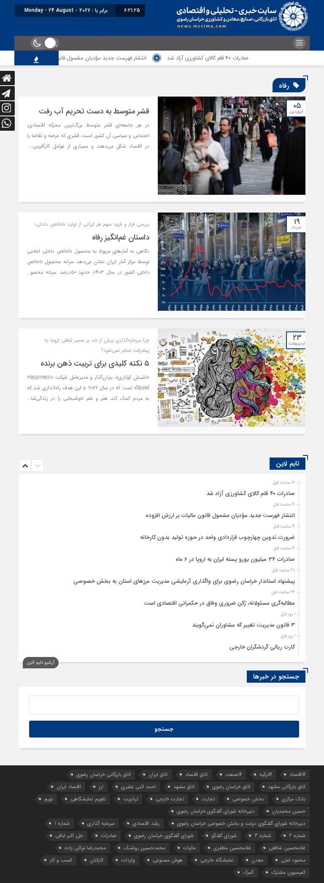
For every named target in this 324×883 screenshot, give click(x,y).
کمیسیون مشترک (288, 872)
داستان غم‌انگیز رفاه (120, 237)
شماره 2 (297, 836)
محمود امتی (293, 860)
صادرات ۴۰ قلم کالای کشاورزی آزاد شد (224, 58)
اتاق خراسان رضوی (231, 787)
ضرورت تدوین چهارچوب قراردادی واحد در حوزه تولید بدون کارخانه (217, 537)
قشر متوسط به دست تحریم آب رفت (94, 111)
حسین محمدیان (288, 811)
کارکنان (96, 860)
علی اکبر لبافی (69, 836)
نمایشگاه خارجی (217, 860)
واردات (128, 860)
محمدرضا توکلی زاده (85, 848)
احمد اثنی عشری (138, 787)
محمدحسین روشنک (144, 848)
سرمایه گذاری (101, 823)
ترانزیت (130, 799)
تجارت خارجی (170, 799)
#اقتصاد (297, 774)
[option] (161, 491)
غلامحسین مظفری (232, 848)
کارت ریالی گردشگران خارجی (262, 647)
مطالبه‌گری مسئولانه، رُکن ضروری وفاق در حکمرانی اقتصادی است (219, 603)
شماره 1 (62, 823)
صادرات (108, 836)
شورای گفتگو (224, 836)
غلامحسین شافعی (287, 848)
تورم (48, 799)
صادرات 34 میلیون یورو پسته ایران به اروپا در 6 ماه (235, 559)
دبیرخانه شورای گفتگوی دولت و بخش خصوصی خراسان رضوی (241, 823)
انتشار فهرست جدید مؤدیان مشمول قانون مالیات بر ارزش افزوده (92, 58)
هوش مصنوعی (168, 860)
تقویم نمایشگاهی (87, 799)
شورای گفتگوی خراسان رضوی (164, 836)
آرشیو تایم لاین (40, 662)
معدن (257, 860)
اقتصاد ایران (69, 787)
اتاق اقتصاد (196, 774)
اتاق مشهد (183, 787)
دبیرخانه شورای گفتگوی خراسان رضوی (215, 811)
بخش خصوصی (248, 799)
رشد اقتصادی (145, 823)
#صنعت (233, 774)
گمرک (248, 872)
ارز (101, 787)
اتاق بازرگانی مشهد (286, 787)
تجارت (208, 799)
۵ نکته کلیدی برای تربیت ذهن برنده (94, 363)
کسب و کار (61, 860)
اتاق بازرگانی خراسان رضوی (103, 774)
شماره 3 (262, 836)
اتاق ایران (157, 774)
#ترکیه (265, 774)
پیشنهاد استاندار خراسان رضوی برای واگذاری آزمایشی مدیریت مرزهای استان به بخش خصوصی (184, 581)
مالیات (189, 848)
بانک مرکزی (293, 799)
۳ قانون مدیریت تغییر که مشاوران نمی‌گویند (243, 625)
